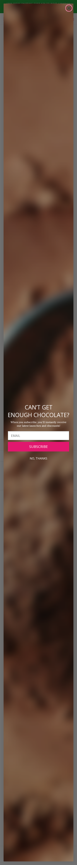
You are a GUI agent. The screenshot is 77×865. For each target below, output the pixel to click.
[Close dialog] (69, 8)
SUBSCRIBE (38, 446)
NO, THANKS (38, 458)
